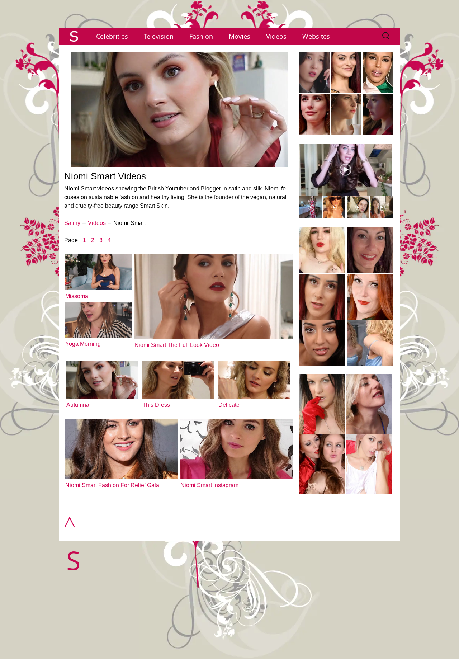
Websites (316, 36)
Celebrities (112, 36)
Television (159, 36)
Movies (239, 36)
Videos (276, 36)
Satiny (72, 223)
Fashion (201, 36)
